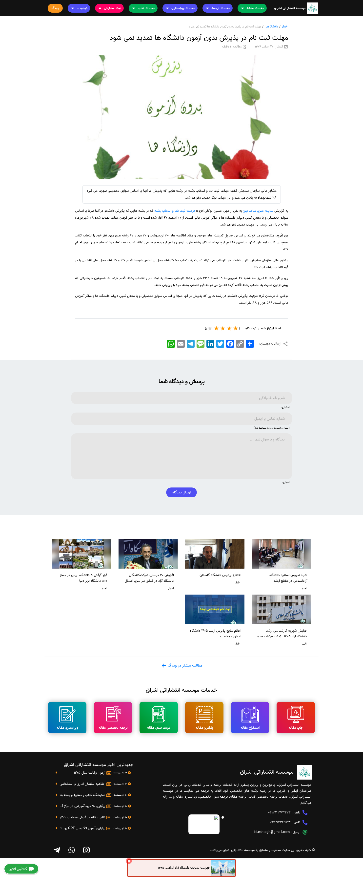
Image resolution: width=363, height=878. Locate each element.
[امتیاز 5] (210, 328)
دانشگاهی (271, 26)
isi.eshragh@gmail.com (272, 832)
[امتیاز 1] (235, 328)
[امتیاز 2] (229, 328)
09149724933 (280, 822)
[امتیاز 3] (223, 328)
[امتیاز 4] (216, 328)
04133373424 (279, 812)
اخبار (285, 26)
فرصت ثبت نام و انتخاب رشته (174, 211)
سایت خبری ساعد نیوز (257, 211)
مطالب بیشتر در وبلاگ (184, 665)
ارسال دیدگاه (181, 492)
